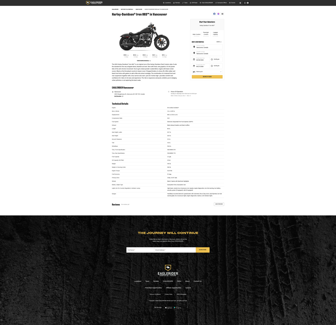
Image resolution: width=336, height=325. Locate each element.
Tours (147, 281)
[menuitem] (167, 3)
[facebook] (214, 13)
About (187, 281)
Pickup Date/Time (200, 58)
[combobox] (206, 47)
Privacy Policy (168, 294)
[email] (222, 13)
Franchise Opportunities (153, 288)
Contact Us (198, 281)
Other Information (181, 294)
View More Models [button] (143, 60)
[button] (207, 72)
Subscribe (202, 250)
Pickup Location (200, 45)
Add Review (219, 204)
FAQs (179, 281)
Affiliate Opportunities (173, 288)
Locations (137, 281)
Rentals (156, 281)
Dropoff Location (201, 51)
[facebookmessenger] (218, 13)
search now (207, 76)
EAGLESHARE (168, 281)
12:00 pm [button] (216, 59)
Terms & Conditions (155, 294)
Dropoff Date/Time (200, 64)
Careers (188, 288)
